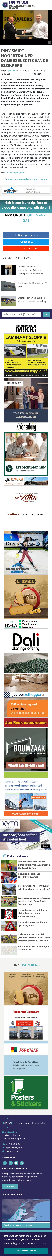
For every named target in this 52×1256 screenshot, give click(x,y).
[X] (11, 1163)
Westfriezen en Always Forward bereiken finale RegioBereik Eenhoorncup (34, 901)
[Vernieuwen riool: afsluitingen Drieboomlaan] (9, 950)
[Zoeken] (46, 314)
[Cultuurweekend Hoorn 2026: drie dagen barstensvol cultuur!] (9, 889)
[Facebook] (5, 1163)
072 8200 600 (13, 1144)
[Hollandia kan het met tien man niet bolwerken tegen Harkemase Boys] (9, 914)
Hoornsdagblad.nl (18, 2)
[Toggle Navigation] (47, 5)
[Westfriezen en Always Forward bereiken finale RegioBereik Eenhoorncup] (9, 901)
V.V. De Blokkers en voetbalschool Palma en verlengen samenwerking (30, 270)
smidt (22, 172)
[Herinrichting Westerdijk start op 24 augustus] (9, 926)
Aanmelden (10, 1186)
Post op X (27, 241)
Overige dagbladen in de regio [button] (18, 1225)
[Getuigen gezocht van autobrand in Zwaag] (9, 877)
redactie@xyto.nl (14, 1147)
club (6, 172)
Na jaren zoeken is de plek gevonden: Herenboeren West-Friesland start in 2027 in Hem (34, 937)
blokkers (14, 172)
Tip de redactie (28, 248)
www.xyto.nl (12, 1151)
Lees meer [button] (41, 1243)
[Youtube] (16, 1163)
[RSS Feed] (22, 1163)
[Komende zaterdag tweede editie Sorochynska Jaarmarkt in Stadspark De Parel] (9, 865)
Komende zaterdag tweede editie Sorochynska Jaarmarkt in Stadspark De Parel (34, 864)
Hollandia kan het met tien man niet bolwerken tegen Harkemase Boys (33, 913)
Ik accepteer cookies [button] (26, 1251)
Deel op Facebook (28, 235)
